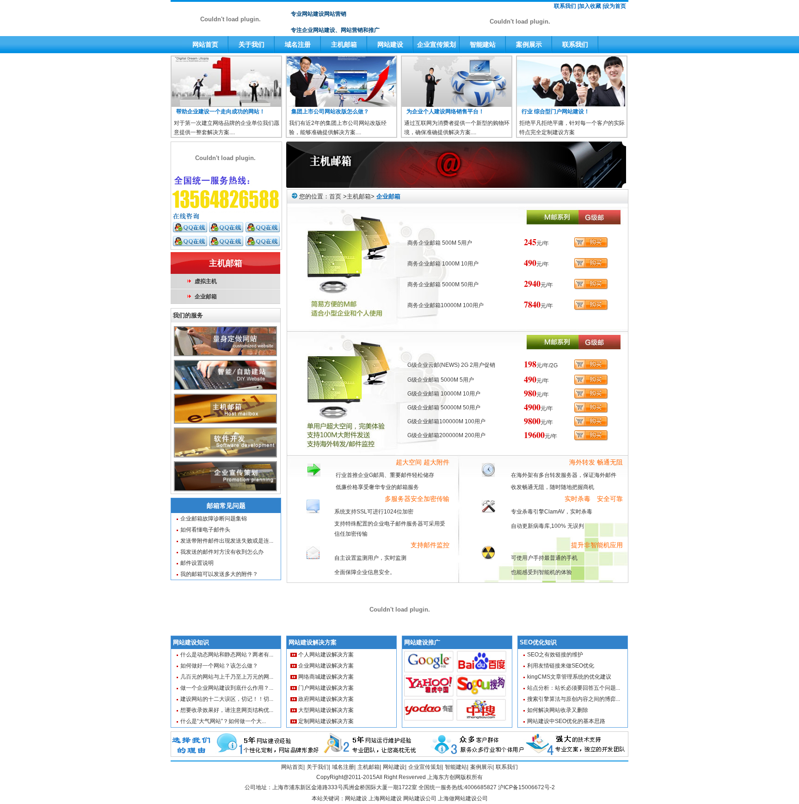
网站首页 (205, 44)
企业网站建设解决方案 (326, 665)
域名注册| (344, 767)
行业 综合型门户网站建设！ (556, 111)
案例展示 (529, 44)
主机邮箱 (344, 44)
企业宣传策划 (436, 44)
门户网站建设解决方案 (326, 688)
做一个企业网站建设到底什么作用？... (226, 688)
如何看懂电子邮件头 (205, 529)
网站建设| (394, 767)
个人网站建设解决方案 (326, 654)
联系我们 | (566, 6)
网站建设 (390, 44)
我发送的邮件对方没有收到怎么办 (222, 552)
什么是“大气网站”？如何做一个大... (223, 721)
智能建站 (483, 44)
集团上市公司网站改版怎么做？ (330, 111)
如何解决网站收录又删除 (557, 710)
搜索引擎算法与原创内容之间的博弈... (573, 699)
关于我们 (251, 44)
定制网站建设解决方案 (326, 721)
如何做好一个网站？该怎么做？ (219, 665)
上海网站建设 (386, 798)
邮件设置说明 (197, 563)
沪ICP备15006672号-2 (526, 787)
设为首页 (615, 6)
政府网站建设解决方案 (326, 699)
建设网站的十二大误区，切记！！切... (226, 699)
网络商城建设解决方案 (326, 677)
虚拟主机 (206, 281)
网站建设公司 (419, 798)
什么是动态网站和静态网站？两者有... (226, 654)
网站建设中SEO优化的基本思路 (566, 721)
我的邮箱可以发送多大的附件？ (219, 574)
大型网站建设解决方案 (326, 710)
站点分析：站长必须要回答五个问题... (573, 688)
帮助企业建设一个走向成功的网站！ (220, 111)
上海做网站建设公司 (463, 798)
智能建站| (456, 767)
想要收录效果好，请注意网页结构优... (226, 710)
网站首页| (293, 767)
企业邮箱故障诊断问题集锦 (213, 518)
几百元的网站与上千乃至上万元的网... (226, 677)
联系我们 (575, 44)
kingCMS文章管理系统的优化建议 (569, 677)
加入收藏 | (591, 6)
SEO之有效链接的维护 (555, 654)
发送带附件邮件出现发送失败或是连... (226, 541)
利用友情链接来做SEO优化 (560, 665)
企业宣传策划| (425, 767)
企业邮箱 (206, 296)
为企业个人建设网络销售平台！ (445, 111)
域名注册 (298, 44)
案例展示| (482, 767)
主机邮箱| (369, 767)
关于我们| (318, 767)
